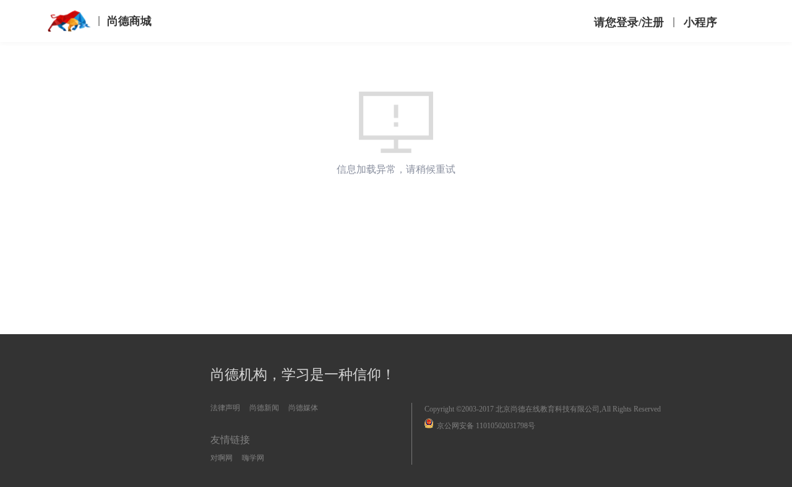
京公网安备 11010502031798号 (486, 425)
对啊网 (221, 458)
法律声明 (225, 407)
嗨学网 (253, 458)
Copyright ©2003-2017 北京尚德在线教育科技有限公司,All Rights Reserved (542, 409)
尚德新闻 (264, 407)
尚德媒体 (303, 407)
